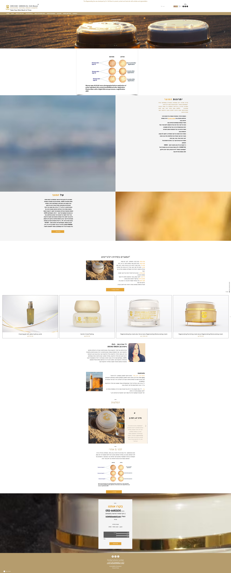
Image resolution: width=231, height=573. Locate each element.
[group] (115, 316)
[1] (115, 45)
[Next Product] (230, 316)
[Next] (224, 32)
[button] (185, 4)
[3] (114, 45)
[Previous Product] (0, 316)
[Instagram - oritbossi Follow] (185, 6)
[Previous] (6, 32)
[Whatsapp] (187, 6)
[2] (116, 45)
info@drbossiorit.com (113, 517)
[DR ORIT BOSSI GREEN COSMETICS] (183, 6)
